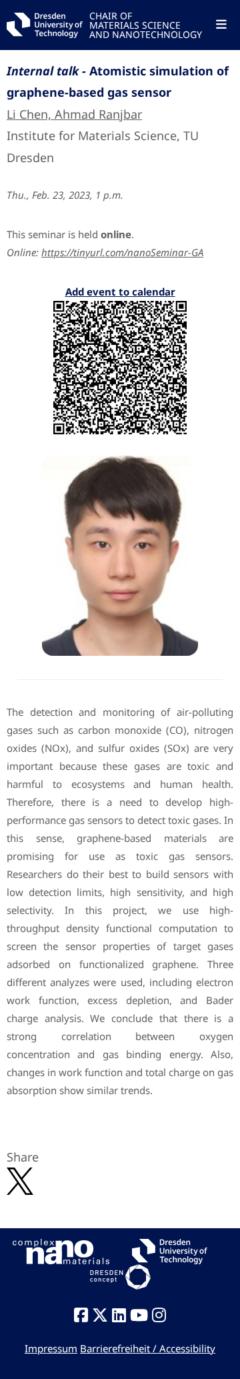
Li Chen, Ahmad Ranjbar (74, 114)
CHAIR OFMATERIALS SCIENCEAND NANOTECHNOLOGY (145, 24)
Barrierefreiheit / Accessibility (147, 1348)
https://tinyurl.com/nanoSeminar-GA (122, 252)
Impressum (51, 1348)
